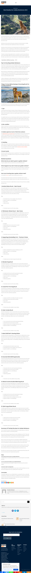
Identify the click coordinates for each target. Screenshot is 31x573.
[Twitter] (3, 482)
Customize (5, 569)
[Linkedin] (6, 482)
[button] (16, 2)
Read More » (21, 521)
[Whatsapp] (10, 482)
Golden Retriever (15, 8)
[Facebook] (2, 482)
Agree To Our (8, 536)
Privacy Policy (10, 536)
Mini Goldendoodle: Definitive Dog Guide (7, 518)
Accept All (16, 569)
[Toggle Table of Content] (15, 60)
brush (7, 175)
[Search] (28, 502)
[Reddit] (5, 482)
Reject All (10, 569)
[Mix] (11, 482)
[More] (13, 482)
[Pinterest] (8, 482)
